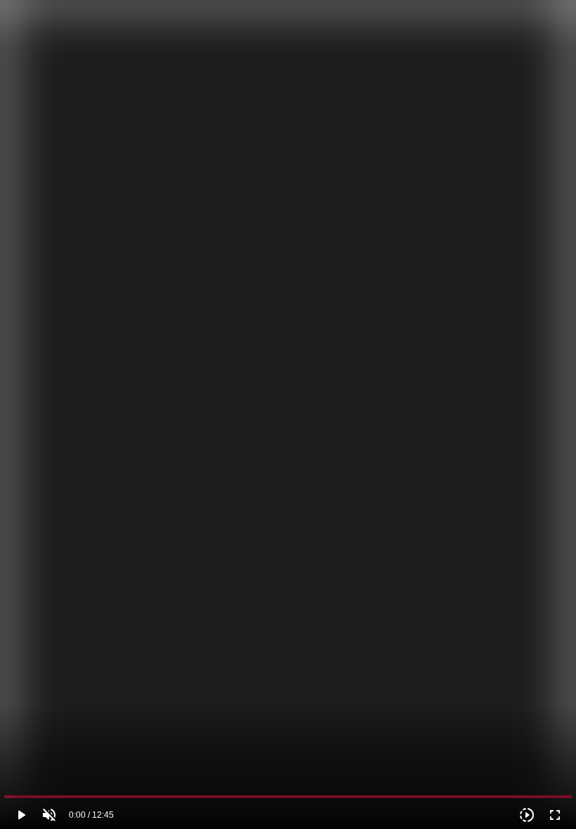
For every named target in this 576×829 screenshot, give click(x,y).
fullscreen (554, 815)
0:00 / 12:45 (91, 815)
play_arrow (21, 815)
